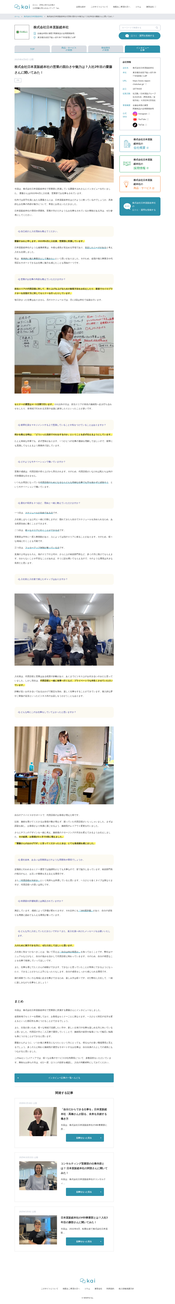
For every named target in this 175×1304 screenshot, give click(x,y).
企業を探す (81, 7)
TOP (32, 49)
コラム (138, 7)
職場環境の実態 (105, 49)
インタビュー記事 (142, 49)
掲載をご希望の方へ (121, 7)
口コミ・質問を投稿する (142, 35)
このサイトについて (99, 7)
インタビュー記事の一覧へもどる (64, 1078)
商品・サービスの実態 (68, 49)
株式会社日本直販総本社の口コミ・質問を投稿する (144, 206)
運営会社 (98, 1289)
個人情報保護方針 (126, 1289)
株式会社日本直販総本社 (33, 16)
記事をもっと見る (84, 1138)
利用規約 (110, 1289)
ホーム (17, 16)
